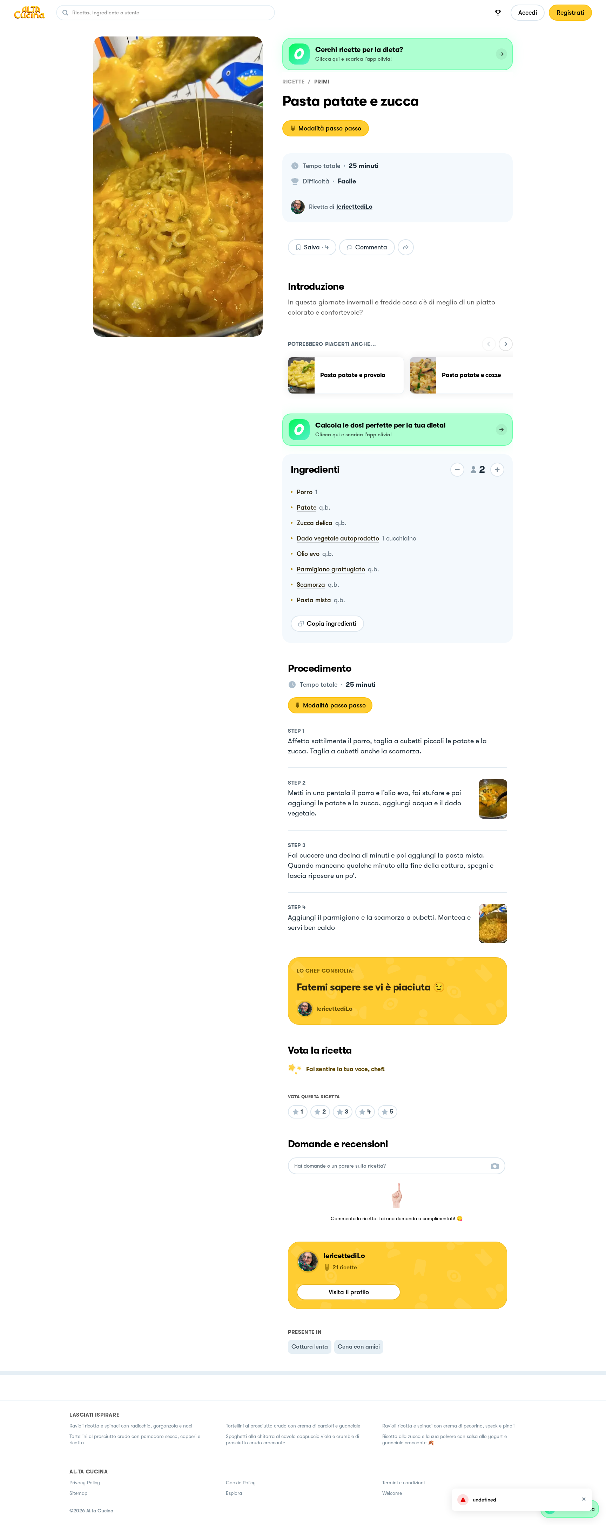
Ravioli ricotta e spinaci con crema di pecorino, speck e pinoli (448, 1426)
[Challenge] (498, 13)
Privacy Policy (84, 1482)
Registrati (570, 12)
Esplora (234, 1493)
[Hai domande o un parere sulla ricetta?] (390, 1166)
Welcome (392, 1493)
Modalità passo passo (329, 128)
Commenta (371, 247)
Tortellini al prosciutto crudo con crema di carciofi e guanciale (293, 1426)
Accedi (527, 12)
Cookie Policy (241, 1482)
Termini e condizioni (403, 1482)
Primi (321, 82)
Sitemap (78, 1493)
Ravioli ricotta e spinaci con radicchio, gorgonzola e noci (130, 1426)
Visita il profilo (349, 1292)
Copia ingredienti (331, 623)
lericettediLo (354, 206)
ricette (293, 82)
